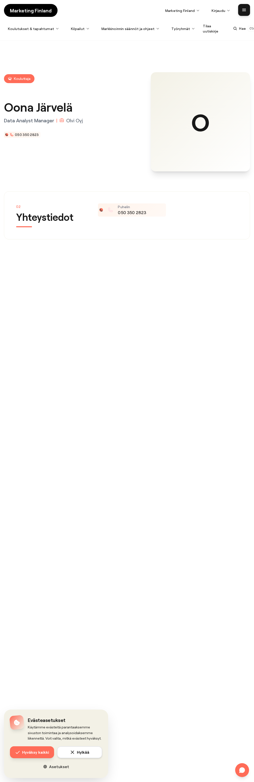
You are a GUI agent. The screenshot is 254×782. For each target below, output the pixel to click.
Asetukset (59, 766)
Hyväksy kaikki (35, 752)
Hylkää (83, 752)
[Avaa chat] (242, 770)
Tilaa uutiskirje (210, 28)
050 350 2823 (27, 134)
